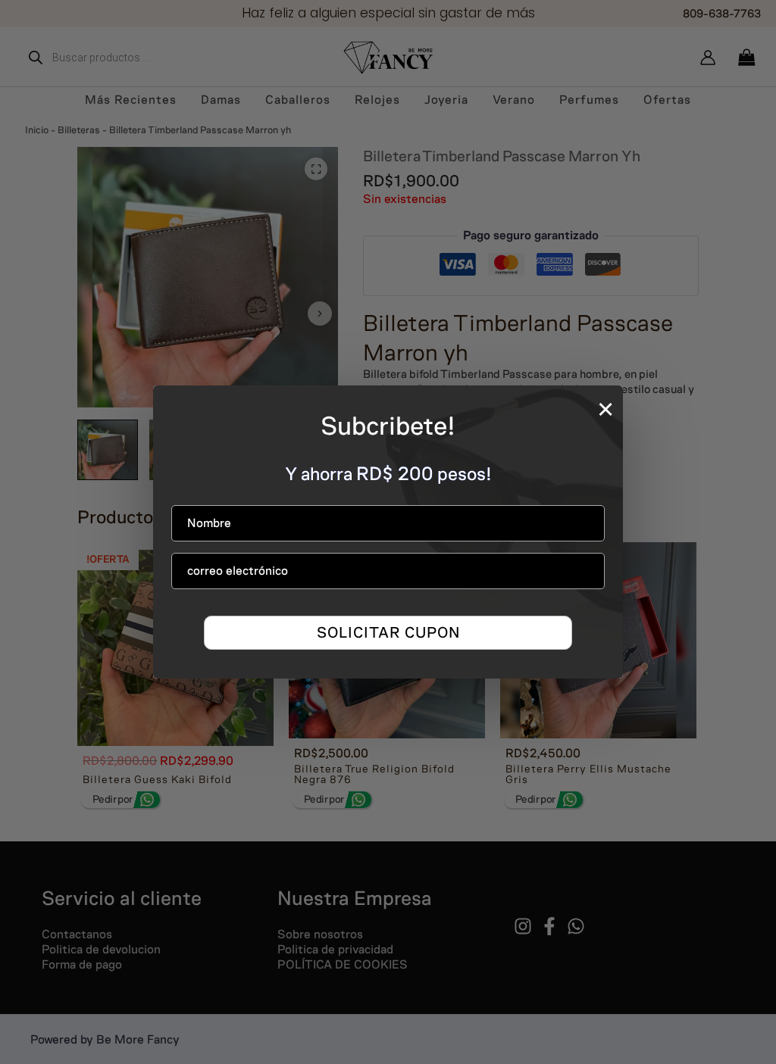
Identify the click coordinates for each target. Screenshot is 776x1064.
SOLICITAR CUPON (388, 632)
